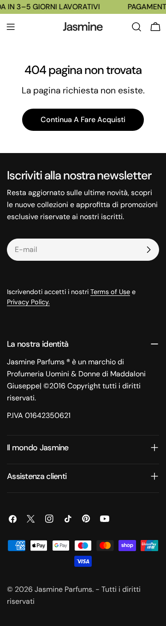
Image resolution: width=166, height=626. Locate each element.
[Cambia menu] (10, 27)
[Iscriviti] (148, 249)
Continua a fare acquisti (83, 119)
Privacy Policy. (28, 302)
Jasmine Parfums (63, 589)
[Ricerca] (136, 27)
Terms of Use (110, 292)
